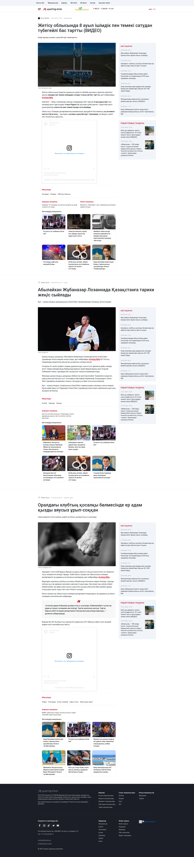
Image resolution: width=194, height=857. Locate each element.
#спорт (44, 403)
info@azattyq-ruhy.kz (45, 844)
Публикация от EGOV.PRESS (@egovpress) (69, 687)
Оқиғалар (102, 835)
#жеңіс (59, 403)
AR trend (74, 3)
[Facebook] (39, 825)
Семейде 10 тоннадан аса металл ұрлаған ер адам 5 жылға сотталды (59, 206)
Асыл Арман (45, 18)
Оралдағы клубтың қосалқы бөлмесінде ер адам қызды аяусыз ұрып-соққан (137, 65)
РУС (154, 9)
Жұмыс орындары (125, 835)
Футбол (121, 795)
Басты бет (40, 3)
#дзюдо (52, 403)
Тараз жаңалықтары (105, 807)
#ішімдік (45, 194)
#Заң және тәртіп (86, 702)
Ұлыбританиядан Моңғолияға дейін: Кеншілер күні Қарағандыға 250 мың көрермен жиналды (135, 76)
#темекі (53, 194)
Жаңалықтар (53, 3)
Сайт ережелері (124, 832)
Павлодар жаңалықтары (107, 804)
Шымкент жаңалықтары (107, 801)
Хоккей (121, 798)
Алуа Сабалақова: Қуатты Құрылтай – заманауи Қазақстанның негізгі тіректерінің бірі (137, 111)
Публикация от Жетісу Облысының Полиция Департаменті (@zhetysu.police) (69, 180)
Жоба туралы (123, 824)
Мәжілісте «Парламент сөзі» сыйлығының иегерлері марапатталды (98, 206)
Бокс (120, 801)
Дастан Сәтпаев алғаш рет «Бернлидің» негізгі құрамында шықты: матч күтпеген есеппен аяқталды (58, 416)
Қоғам (92, 3)
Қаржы (64, 3)
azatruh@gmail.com (44, 840)
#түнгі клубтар (62, 702)
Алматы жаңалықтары (106, 798)
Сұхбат (101, 838)
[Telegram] (53, 826)
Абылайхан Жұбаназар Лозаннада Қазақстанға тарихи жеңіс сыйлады (134, 54)
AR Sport (83, 3)
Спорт (66, 282)
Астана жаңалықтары (106, 795)
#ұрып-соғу (74, 702)
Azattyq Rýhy (47, 98)
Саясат (101, 827)
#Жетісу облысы (64, 194)
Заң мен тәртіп (104, 3)
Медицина (142, 795)
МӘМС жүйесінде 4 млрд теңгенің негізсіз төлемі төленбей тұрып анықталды (59, 714)
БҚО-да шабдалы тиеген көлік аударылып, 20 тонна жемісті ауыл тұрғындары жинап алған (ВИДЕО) (131, 134)
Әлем (100, 841)
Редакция (122, 827)
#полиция (52, 702)
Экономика (102, 829)
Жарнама (122, 829)
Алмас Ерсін (45, 282)
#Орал (44, 702)
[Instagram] (44, 826)
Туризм (141, 798)
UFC (120, 804)
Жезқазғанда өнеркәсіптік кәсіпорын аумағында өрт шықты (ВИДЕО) (135, 100)
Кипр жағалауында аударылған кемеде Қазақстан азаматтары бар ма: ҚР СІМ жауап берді (136, 89)
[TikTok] (49, 825)
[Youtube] (58, 826)
